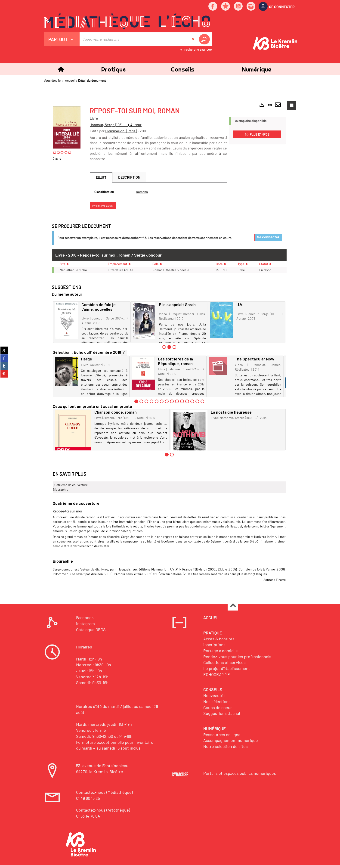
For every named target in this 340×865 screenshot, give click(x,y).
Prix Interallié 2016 (102, 205)
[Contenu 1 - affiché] (136, 401)
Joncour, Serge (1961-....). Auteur (116, 124)
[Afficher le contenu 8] (172, 401)
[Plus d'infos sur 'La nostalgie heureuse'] (189, 438)
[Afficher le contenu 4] (151, 401)
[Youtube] (238, 6)
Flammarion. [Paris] (121, 131)
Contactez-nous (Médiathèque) (104, 792)
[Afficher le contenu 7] (167, 401)
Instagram (85, 623)
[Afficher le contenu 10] (182, 401)
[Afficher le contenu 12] (192, 401)
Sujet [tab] (101, 177)
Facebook (85, 617)
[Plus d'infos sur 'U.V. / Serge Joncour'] (221, 320)
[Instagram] (251, 6)
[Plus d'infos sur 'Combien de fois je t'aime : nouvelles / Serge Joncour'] (66, 320)
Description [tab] (129, 177)
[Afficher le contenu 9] (177, 401)
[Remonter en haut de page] (233, 606)
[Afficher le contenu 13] (197, 401)
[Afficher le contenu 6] (162, 401)
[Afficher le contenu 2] (141, 401)
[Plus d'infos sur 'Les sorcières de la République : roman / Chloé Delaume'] (143, 373)
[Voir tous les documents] (124, 353)
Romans (142, 192)
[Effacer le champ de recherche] (193, 39)
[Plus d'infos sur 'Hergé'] (66, 371)
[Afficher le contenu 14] (202, 401)
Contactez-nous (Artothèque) (103, 809)
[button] (113, 69)
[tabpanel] (158, 191)
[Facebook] (213, 6)
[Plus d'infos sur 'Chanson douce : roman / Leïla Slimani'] (73, 437)
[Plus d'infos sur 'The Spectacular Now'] (220, 366)
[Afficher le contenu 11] (187, 401)
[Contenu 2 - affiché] (169, 347)
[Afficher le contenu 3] (174, 347)
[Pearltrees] (225, 6)
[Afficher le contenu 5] (156, 401)
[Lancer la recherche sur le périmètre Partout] (205, 39)
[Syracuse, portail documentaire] (127, 21)
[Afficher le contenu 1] (164, 347)
